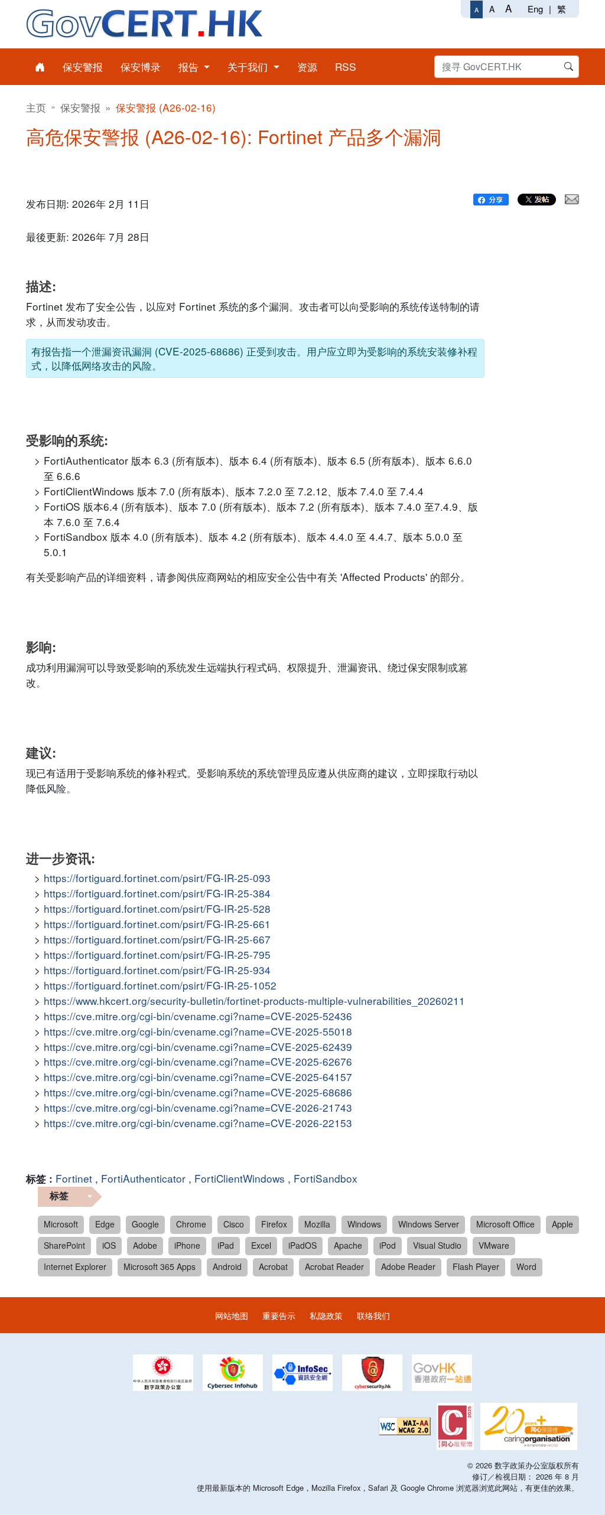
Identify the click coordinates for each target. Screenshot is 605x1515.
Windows (364, 1224)
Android (227, 1266)
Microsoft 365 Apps (159, 1266)
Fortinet (74, 1178)
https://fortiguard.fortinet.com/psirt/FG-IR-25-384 (157, 893)
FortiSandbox (325, 1178)
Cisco (233, 1224)
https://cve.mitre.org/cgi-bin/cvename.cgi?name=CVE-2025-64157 (198, 1076)
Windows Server (428, 1224)
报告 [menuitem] (189, 66)
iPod (387, 1245)
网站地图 (231, 1315)
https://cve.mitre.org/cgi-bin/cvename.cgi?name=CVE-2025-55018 (198, 1031)
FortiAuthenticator (143, 1178)
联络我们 (373, 1315)
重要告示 (278, 1315)
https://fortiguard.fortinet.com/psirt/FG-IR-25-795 (157, 954)
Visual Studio (437, 1245)
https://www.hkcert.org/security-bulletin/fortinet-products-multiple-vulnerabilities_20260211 (254, 1000)
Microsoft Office (505, 1224)
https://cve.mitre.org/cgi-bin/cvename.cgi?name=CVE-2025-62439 (198, 1046)
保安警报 (80, 107)
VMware (494, 1245)
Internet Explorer (75, 1266)
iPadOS (302, 1245)
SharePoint (64, 1245)
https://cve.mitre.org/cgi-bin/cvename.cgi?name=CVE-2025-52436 (198, 1015)
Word (526, 1266)
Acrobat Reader (334, 1266)
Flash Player (476, 1266)
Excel (261, 1245)
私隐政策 (326, 1315)
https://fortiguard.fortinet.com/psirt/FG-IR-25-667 (157, 939)
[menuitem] (40, 66)
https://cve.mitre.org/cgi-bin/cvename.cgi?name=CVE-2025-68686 (198, 1092)
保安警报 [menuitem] (83, 66)
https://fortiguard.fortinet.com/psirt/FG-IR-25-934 (157, 969)
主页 (36, 107)
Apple (562, 1224)
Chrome (191, 1224)
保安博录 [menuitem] (141, 66)
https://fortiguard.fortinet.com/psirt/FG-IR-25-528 (157, 908)
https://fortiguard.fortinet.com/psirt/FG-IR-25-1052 (160, 985)
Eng (535, 8)
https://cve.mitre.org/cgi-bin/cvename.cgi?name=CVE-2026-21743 (198, 1107)
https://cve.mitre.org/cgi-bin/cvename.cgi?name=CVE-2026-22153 (198, 1122)
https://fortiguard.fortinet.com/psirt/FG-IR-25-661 (157, 923)
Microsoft (61, 1224)
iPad (225, 1245)
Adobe (145, 1245)
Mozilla (317, 1224)
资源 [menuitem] (307, 66)
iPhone (187, 1245)
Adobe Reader (408, 1266)
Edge (105, 1224)
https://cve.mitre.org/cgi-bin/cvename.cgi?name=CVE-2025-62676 (198, 1061)
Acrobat (273, 1266)
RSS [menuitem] (345, 66)
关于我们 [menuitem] (249, 66)
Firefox (274, 1224)
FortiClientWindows (239, 1178)
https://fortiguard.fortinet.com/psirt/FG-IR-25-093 (157, 877)
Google (145, 1224)
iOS (109, 1245)
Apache (348, 1245)
